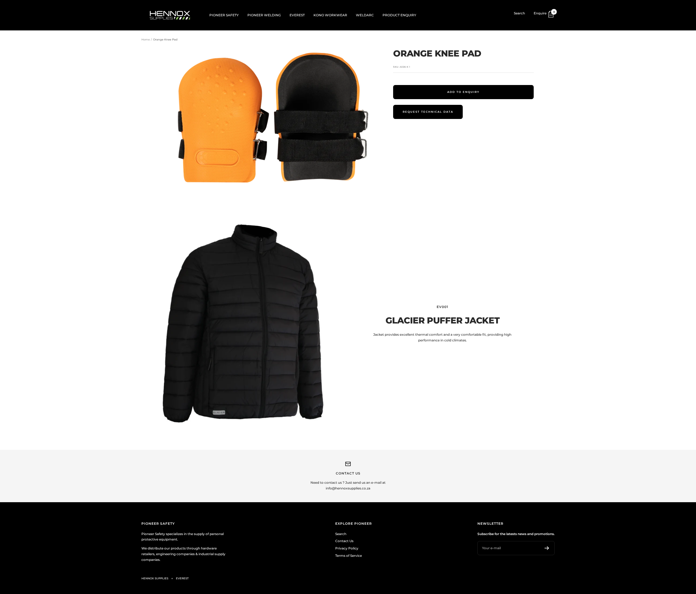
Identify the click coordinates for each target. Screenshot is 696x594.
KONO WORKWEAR (330, 15)
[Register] (547, 548)
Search (519, 13)
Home (145, 39)
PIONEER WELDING (264, 15)
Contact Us (344, 541)
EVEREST (297, 15)
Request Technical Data (428, 112)
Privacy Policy (346, 548)
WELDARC (365, 15)
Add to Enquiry (463, 92)
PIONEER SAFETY (224, 15)
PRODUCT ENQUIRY (399, 15)
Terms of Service (348, 556)
